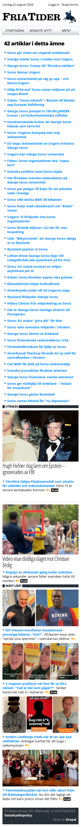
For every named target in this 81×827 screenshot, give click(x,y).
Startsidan (14, 30)
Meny (66, 30)
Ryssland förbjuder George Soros (32, 297)
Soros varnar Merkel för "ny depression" (38, 401)
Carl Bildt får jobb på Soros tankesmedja (38, 364)
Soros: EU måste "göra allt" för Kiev (34, 320)
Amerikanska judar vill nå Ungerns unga (38, 290)
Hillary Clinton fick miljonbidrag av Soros (39, 303)
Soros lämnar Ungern (23, 72)
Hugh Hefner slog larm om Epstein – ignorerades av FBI (33, 468)
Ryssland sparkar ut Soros (27, 249)
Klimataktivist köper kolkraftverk (33, 284)
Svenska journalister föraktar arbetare (37, 370)
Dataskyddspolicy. (18, 815)
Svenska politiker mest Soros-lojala (34, 171)
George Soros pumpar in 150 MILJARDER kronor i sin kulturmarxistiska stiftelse (38, 113)
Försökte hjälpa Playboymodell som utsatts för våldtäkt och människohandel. (38, 483)
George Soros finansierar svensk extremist (40, 377)
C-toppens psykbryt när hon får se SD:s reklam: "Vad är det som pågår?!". (34, 685)
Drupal (71, 819)
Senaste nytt (40, 30)
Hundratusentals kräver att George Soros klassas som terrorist (39, 124)
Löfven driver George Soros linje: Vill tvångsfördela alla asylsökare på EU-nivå (38, 258)
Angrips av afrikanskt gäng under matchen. (39, 572)
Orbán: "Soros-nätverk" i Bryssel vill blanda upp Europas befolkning (40, 102)
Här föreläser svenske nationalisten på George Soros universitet (37, 180)
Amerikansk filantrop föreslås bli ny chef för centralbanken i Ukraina (41, 355)
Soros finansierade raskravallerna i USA (38, 340)
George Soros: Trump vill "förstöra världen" (41, 66)
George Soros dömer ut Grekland (32, 334)
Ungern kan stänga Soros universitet (35, 154)
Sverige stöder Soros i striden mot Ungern (40, 59)
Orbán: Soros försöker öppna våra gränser (40, 277)
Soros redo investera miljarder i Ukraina (38, 327)
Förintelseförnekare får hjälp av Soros (36, 347)
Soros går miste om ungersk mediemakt (38, 53)
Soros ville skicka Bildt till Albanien (34, 199)
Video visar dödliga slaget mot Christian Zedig (35, 561)
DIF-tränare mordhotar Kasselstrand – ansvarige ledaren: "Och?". (33, 632)
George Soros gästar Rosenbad (31, 394)
